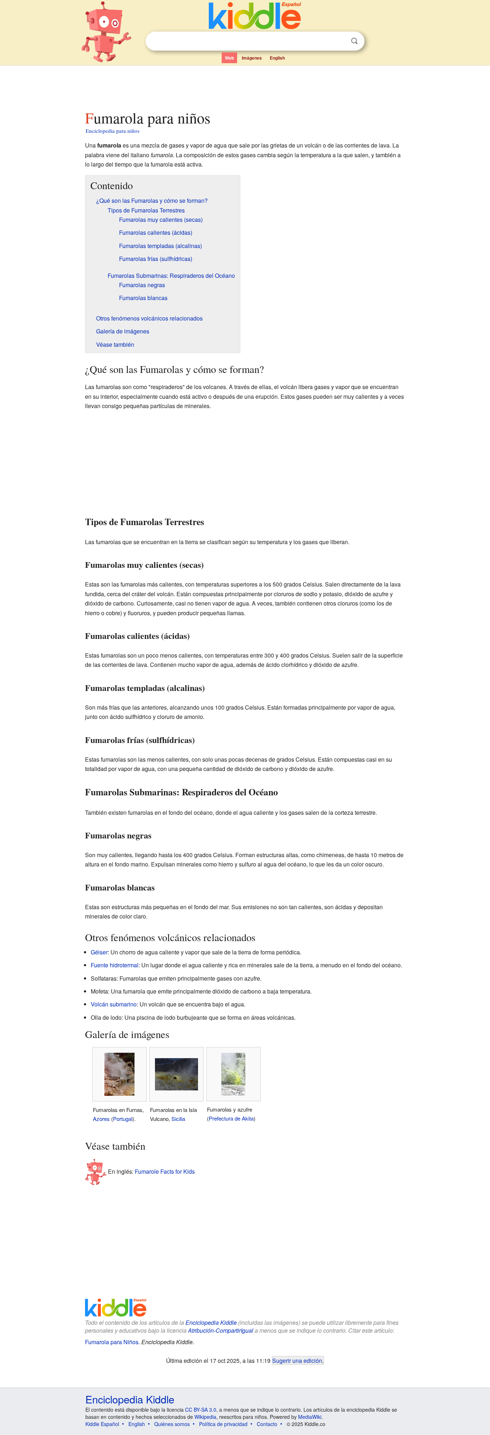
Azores (101, 1118)
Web (229, 58)
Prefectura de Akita (231, 1118)
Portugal (122, 1118)
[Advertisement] (244, 86)
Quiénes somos (172, 1423)
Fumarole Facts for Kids (165, 1171)
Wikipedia (205, 1416)
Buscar (354, 41)
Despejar (340, 41)
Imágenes (252, 58)
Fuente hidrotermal (114, 965)
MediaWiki (309, 1416)
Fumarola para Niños (111, 1342)
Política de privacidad (223, 1423)
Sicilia (178, 1118)
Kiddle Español (102, 1423)
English (277, 58)
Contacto (267, 1423)
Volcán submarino (114, 1004)
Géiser (99, 952)
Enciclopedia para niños (113, 130)
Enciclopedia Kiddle (211, 1322)
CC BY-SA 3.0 (200, 1409)
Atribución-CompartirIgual (220, 1330)
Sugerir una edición (297, 1360)
